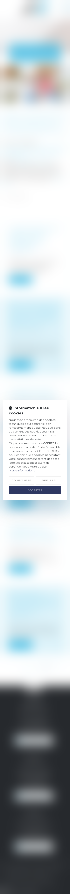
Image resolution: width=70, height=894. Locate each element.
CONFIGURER (21, 480)
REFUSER (49, 480)
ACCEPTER (35, 490)
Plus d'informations (22, 470)
